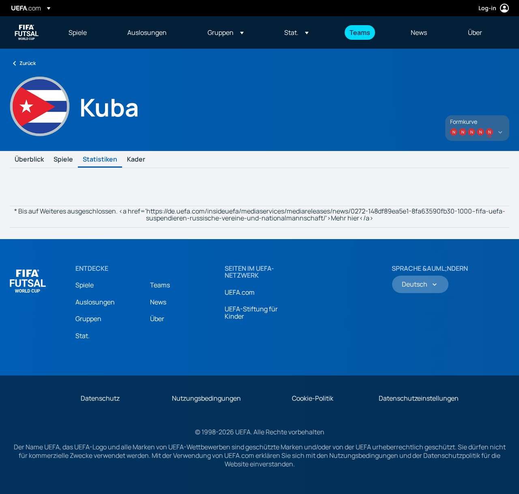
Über (157, 318)
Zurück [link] (27, 63)
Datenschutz (100, 398)
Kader (136, 159)
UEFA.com (240, 292)
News (158, 302)
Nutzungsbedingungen (206, 398)
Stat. (82, 335)
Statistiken (100, 159)
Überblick (29, 159)
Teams (160, 284)
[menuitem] (87, 32)
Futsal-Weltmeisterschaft (27, 32)
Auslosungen (95, 302)
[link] (77, 32)
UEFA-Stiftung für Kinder (251, 312)
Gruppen (88, 318)
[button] (225, 32)
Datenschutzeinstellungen (419, 398)
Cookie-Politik (312, 398)
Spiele (63, 159)
